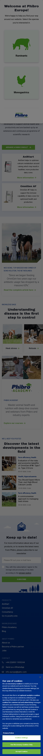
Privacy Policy (8, 733)
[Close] (40, 677)
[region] (21, 715)
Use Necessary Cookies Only (21, 745)
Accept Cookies (22, 751)
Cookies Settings (21, 738)
